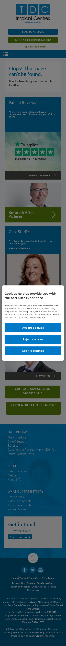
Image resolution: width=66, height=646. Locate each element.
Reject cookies (33, 339)
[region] (33, 323)
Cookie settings (33, 350)
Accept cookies (33, 327)
